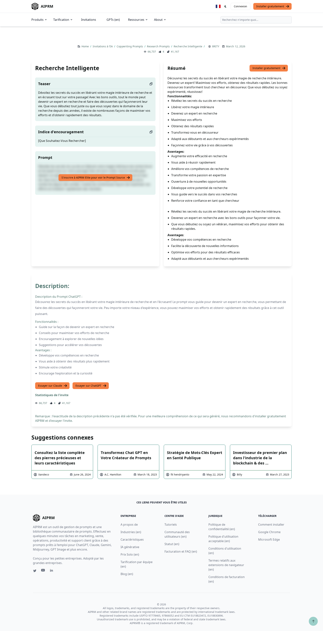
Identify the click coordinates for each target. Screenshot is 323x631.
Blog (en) (127, 574)
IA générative (130, 547)
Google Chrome (269, 532)
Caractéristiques (132, 539)
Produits (37, 20)
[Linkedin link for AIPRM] (52, 571)
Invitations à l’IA (103, 46)
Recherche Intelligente (188, 46)
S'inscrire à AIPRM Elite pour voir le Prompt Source (93, 177)
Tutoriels (170, 524)
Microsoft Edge (269, 539)
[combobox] (256, 19)
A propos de (129, 524)
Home (85, 46)
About (158, 20)
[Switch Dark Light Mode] (225, 6)
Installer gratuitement (270, 6)
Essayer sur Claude (50, 385)
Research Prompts (158, 46)
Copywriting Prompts (130, 46)
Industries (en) (131, 532)
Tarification (61, 20)
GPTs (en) (113, 20)
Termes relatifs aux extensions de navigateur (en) (226, 564)
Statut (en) (171, 544)
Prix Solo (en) (130, 554)
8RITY (215, 46)
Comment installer (271, 524)
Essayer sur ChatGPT (88, 385)
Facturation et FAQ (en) (180, 551)
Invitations (88, 20)
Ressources (136, 20)
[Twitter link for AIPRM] (35, 571)
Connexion (240, 6)
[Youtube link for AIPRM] (43, 571)
